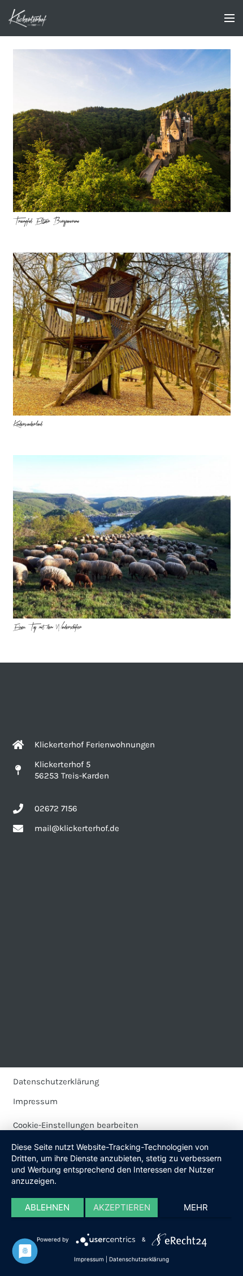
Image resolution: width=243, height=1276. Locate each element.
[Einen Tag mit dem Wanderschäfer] (122, 536)
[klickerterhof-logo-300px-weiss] (27, 18)
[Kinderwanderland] (122, 334)
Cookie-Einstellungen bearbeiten (75, 1125)
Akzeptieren (121, 1207)
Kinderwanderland (27, 424)
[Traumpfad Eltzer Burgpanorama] (122, 131)
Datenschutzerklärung (56, 1081)
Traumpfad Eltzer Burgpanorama (46, 221)
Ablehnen (47, 1207)
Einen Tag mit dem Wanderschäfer (47, 627)
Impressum (35, 1101)
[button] (229, 18)
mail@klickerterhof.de (76, 828)
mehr (196, 1207)
